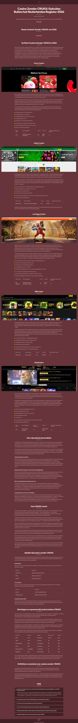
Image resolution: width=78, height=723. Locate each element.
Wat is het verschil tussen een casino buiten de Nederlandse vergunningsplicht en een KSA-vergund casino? (38, 689)
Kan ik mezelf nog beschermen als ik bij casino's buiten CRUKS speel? (33, 707)
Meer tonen (39, 21)
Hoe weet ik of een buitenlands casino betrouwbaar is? (30, 703)
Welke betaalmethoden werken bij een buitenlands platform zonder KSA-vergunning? (37, 710)
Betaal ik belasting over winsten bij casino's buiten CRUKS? (30, 714)
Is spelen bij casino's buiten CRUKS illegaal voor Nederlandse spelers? (33, 699)
